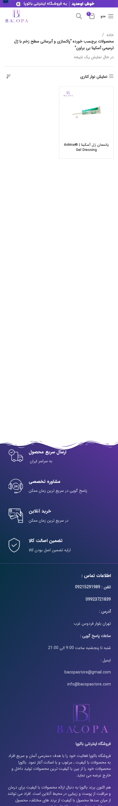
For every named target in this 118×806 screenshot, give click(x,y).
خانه (109, 35)
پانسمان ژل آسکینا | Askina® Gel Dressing (86, 147)
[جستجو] (79, 16)
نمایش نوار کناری (93, 76)
